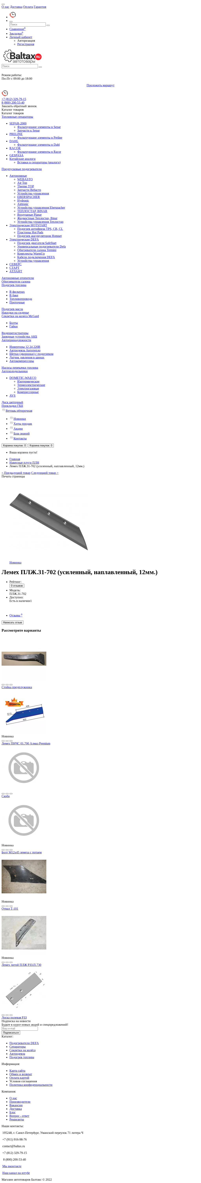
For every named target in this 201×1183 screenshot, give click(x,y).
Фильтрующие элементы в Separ (39, 127)
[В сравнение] (7, 684)
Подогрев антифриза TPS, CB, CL (40, 228)
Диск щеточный (12, 402)
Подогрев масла (12, 309)
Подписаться (11, 1032)
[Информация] (3, 4)
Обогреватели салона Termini (36, 250)
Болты (13, 322)
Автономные (18, 175)
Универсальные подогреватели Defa (41, 246)
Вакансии (16, 1105)
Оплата (28, 6)
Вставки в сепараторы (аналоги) (39, 162)
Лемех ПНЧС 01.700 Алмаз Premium (26, 743)
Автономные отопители (18, 278)
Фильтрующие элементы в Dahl (38, 144)
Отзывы (15, 615)
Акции (18, 428)
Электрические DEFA (24, 239)
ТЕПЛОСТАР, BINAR (32, 211)
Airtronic (22, 204)
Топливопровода (20, 298)
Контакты (20, 438)
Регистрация (25, 44)
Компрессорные (28, 392)
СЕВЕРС (15, 264)
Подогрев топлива (14, 285)
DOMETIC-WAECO (22, 378)
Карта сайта (17, 1070)
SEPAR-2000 (17, 123)
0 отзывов (17, 585)
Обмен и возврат (20, 1074)
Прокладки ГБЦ (12, 405)
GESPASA (16, 155)
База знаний (22, 433)
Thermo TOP (25, 186)
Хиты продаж (23, 423)
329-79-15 (14, 99)
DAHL (13, 141)
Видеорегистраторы (15, 333)
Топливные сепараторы (17, 116)
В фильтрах (17, 291)
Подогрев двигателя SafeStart (36, 243)
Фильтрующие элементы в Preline (39, 137)
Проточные (17, 302)
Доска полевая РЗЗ (14, 1017)
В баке (13, 295)
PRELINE (16, 134)
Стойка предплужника (17, 687)
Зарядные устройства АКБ (19, 336)
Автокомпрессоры (21, 361)
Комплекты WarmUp (31, 253)
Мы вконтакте (11, 1166)
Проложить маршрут (100, 85)
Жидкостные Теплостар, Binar (37, 218)
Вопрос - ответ (19, 1116)
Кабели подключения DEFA (36, 257)
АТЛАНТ (15, 271)
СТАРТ (14, 267)
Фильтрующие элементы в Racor (39, 151)
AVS (12, 395)
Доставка (16, 6)
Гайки (13, 326)
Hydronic (23, 200)
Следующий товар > (44, 472)
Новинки (20, 418)
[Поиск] (11, 21)
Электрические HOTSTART (28, 225)
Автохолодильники (15, 371)
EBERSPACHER (28, 197)
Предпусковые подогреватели (22, 169)
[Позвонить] (12, 17)
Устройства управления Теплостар (40, 221)
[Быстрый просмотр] (11, 684)
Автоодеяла (17, 1053)
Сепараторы (17, 1046)
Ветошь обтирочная (19, 410)
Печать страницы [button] (13, 476)
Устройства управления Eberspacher (41, 207)
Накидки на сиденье (15, 312)
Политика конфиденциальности (30, 1084)
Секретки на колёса (22, 1050)
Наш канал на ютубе (16, 1173)
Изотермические (28, 381)
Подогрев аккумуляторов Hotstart (39, 236)
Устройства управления (33, 193)
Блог (12, 1112)
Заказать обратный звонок (19, 106)
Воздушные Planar (29, 214)
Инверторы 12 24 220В (24, 346)
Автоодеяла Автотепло (24, 350)
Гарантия (40, 6)
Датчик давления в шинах (26, 357)
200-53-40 (13, 102)
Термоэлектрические (31, 385)
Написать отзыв (12, 622)
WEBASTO (25, 179)
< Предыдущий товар (16, 472)
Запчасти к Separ (28, 130)
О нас (5, 6)
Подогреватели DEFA (24, 1043)
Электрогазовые (28, 388)
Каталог (13, 113)
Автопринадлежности (16, 340)
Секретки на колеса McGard (20, 316)
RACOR (15, 148)
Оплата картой (19, 1077)
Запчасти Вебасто (29, 190)
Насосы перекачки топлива (20, 367)
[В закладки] (3, 684)
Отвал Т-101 (10, 908)
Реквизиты (16, 1119)
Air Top (22, 182)
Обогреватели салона (16, 281)
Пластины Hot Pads (30, 232)
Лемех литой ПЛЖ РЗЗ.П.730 (21, 964)
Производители (19, 1101)
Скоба (6, 796)
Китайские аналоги (22, 158)
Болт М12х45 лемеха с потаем (22, 852)
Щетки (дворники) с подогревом (31, 354)
